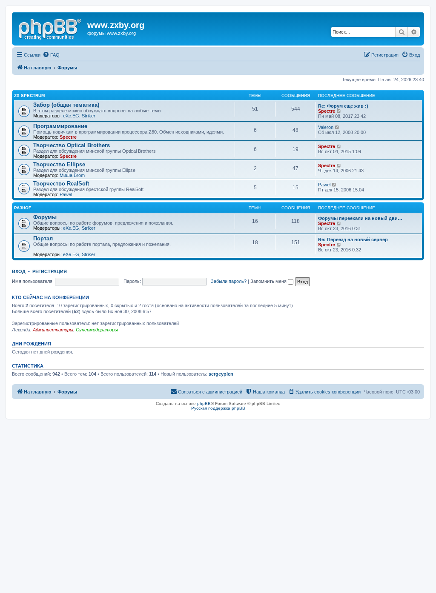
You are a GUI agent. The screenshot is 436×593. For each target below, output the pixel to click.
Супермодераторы (97, 329)
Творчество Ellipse (59, 164)
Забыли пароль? (229, 281)
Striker (88, 115)
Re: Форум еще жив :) (343, 105)
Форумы (45, 217)
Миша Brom (72, 175)
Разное (23, 207)
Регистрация (49, 271)
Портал (43, 238)
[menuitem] (51, 55)
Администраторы (53, 329)
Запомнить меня (269, 281)
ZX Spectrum (29, 95)
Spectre (326, 111)
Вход (19, 271)
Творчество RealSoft (61, 183)
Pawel (66, 194)
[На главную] (50, 27)
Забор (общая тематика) (66, 105)
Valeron (325, 127)
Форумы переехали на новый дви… (360, 218)
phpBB (204, 403)
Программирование (60, 126)
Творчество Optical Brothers (71, 145)
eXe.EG (71, 115)
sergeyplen (221, 373)
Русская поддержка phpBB (218, 408)
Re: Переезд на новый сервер (353, 239)
